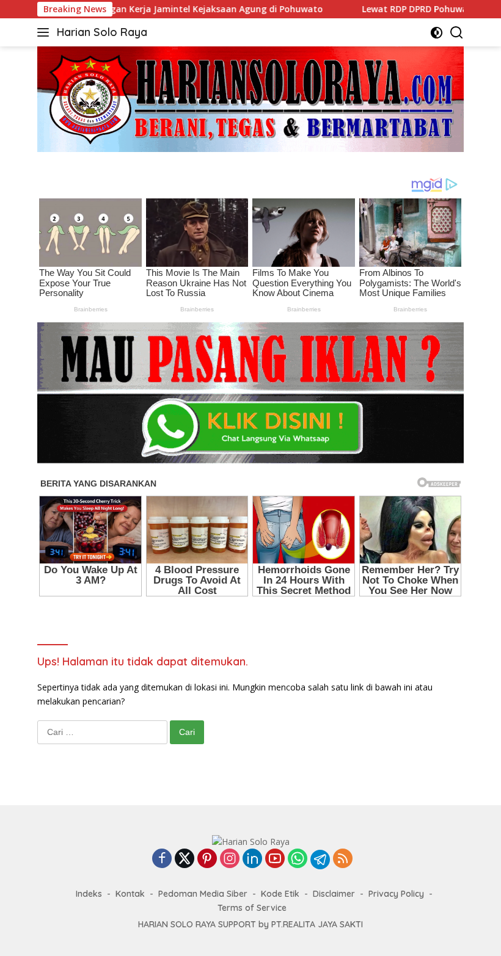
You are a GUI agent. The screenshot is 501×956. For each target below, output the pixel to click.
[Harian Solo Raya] (251, 841)
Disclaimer (334, 893)
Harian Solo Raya (102, 32)
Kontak (130, 893)
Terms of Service (252, 907)
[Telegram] (320, 859)
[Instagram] (230, 859)
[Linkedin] (252, 859)
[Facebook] (162, 859)
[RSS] (343, 859)
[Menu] (45, 32)
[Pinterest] (207, 859)
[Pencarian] (457, 33)
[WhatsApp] (297, 859)
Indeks (89, 893)
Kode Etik (280, 893)
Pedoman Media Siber (202, 893)
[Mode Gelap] (437, 33)
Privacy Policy (396, 893)
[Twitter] (184, 859)
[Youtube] (275, 859)
